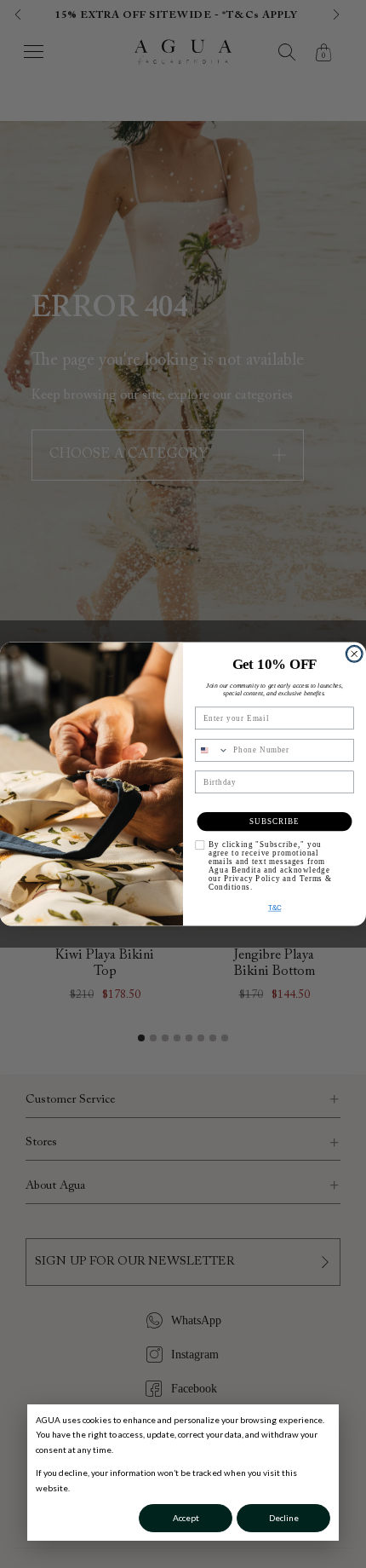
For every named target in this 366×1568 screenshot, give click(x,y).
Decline (284, 1518)
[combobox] (212, 750)
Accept (186, 1518)
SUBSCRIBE (274, 821)
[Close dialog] (354, 654)
